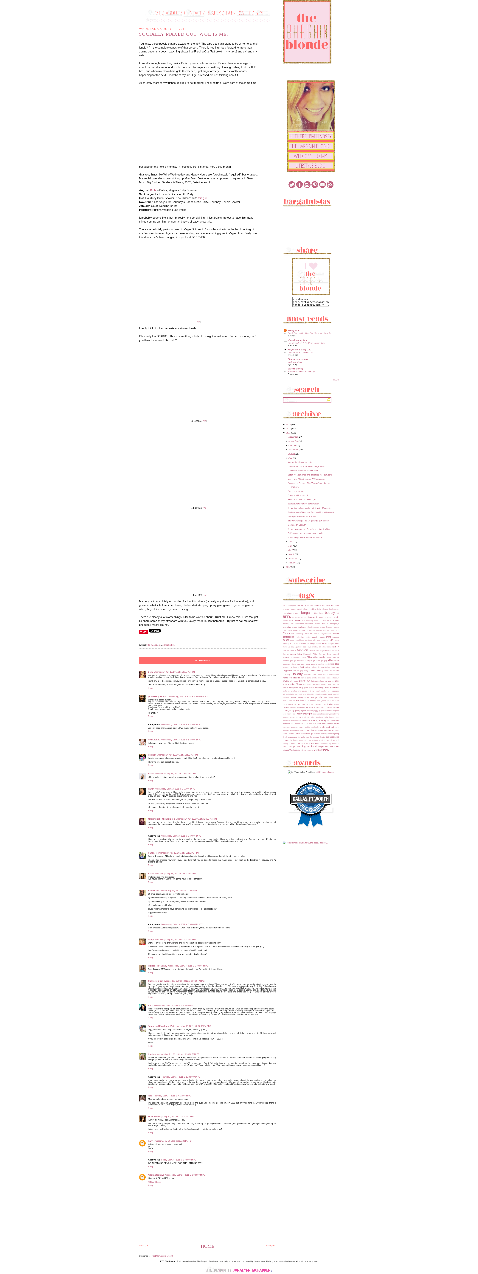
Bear (321, 613)
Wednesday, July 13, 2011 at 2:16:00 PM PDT (176, 789)
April (290, 550)
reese (292, 717)
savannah (306, 721)
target (331, 730)
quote (294, 714)
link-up (298, 688)
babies (313, 609)
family (335, 646)
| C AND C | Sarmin (157, 696)
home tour (287, 678)
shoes (306, 724)
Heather (152, 755)
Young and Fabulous (158, 1026)
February (292, 558)
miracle (318, 694)
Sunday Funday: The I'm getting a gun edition (308, 521)
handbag (335, 667)
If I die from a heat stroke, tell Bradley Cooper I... (310, 508)
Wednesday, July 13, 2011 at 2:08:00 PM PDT (175, 774)
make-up (334, 687)
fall (320, 647)
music (307, 697)
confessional (288, 637)
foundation (287, 657)
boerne (285, 621)
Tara (150, 1096)
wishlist (317, 750)
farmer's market (289, 651)
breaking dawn (312, 621)
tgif (312, 733)
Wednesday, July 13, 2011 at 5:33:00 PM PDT (182, 924)
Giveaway (333, 660)
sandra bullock (295, 721)
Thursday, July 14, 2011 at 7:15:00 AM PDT (173, 1096)
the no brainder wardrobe (315, 740)
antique (286, 609)
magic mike (324, 688)
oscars (336, 704)
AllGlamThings (154, 1182)
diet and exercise (320, 640)
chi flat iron (310, 630)
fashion (154, 644)
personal (309, 707)
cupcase (335, 637)
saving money (319, 720)
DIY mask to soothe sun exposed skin (305, 533)
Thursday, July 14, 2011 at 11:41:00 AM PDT (174, 1116)
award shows (302, 609)
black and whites (295, 362)
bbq (316, 613)
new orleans (310, 701)
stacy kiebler (304, 727)
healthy (320, 670)
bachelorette (334, 609)
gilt (322, 661)
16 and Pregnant (289, 606)
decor (286, 639)
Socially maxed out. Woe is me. (302, 516)
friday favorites (319, 657)
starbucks (315, 727)
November (293, 441)
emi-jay (331, 643)
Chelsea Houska (332, 627)
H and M (296, 667)
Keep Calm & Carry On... (299, 350)
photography (288, 710)
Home (207, 1246)
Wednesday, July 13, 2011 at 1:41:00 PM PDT (188, 696)
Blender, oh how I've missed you (302, 499)
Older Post (270, 1245)
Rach (150, 1005)
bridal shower (325, 620)
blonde (336, 617)
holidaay (286, 674)
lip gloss (305, 688)
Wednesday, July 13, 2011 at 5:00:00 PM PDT (176, 890)
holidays (307, 674)
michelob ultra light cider (304, 694)
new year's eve (323, 701)
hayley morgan (304, 671)
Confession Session (297, 525)
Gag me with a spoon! (298, 495)
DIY (332, 639)
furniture (286, 661)
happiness (287, 670)
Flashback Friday (310, 654)
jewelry (286, 681)
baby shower (322, 609)
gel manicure (299, 661)
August (291, 454)
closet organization (322, 634)
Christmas (288, 633)
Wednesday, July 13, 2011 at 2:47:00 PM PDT (182, 836)
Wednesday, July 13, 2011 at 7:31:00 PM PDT (174, 1005)
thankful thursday (320, 734)
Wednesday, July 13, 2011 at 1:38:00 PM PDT (174, 672)
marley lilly (325, 691)
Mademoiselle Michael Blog (161, 819)
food (329, 654)
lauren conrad (326, 684)
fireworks (335, 651)
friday (309, 657)
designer (308, 640)
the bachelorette (290, 737)
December (293, 437)
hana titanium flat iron (321, 667)
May (290, 546)
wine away (309, 750)
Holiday (297, 674)
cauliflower (299, 624)
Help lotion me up (295, 491)
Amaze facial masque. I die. (300, 462)
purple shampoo (325, 711)
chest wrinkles (299, 630)
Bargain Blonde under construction (303, 504)
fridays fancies (333, 657)
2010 (288, 567)
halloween (309, 667)
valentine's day (325, 744)
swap (326, 730)
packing (286, 707)
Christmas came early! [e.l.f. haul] (303, 471)
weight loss (323, 746)
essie (305, 647)
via (198, 322)
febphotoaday (325, 651)
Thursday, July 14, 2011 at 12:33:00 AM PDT (181, 1077)
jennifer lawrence (318, 678)
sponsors (294, 727)
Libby (151, 939)
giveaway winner (289, 664)
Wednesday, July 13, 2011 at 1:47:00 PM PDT (182, 724)
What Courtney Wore (298, 340)
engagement (296, 647)
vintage (292, 746)
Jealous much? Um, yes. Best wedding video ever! (311, 512)
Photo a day (319, 707)
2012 (288, 428)
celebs (325, 623)
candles (335, 620)
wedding (301, 746)
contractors (300, 637)
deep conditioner (297, 640)
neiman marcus (289, 701)
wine (303, 750)
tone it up (331, 740)
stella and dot (327, 727)
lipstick (311, 688)
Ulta (298, 743)
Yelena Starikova (156, 1175)
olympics (317, 704)
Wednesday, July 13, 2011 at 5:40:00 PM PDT (175, 939)
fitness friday (296, 654)
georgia (308, 661)
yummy (325, 749)
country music (318, 637)
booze (297, 620)
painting (293, 707)
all (312, 606)
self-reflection (168, 644)
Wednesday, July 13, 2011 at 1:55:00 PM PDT (177, 755)
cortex (308, 637)
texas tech (305, 734)
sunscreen (318, 730)
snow (319, 724)
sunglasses (294, 730)
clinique (308, 634)
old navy (301, 704)
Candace (152, 853)
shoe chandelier (297, 724)
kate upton (315, 681)
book (291, 621)
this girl (202, 198)
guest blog (334, 664)
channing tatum (290, 627)
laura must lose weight (312, 684)
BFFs (148, 644)
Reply (150, 688)
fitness (285, 654)
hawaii (295, 671)
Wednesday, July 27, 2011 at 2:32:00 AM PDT (186, 1175)
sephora (286, 724)
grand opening (311, 664)
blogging (322, 617)
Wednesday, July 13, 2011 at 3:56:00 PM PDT (175, 873)
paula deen (301, 707)
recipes (316, 714)
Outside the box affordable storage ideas (306, 466)
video (285, 747)
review (298, 717)
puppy (316, 711)
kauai (322, 681)
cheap (322, 627)
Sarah (151, 774)
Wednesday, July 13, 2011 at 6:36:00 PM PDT (184, 981)
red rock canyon (325, 714)
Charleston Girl (155, 981)
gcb (291, 661)
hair (302, 667)
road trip (305, 717)
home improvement (331, 674)
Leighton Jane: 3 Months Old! (301, 352)
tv (295, 743)
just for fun (304, 680)
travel (291, 743)
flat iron (322, 654)
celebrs (317, 624)
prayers (302, 711)
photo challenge (332, 707)
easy (324, 643)
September (293, 449)
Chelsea (152, 1054)
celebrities (309, 624)
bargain (306, 613)
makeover (302, 691)
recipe (308, 713)
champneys (334, 624)
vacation (315, 743)
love (317, 687)
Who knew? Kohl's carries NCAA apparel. (306, 479)
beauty (330, 613)
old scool (309, 704)
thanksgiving (333, 734)
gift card (316, 661)
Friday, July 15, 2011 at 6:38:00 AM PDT (179, 1160)
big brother (296, 617)
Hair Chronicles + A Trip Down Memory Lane (306, 343)
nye (295, 704)
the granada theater (317, 737)
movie (293, 697)
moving (300, 697)
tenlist (291, 734)
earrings (311, 643)
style (337, 727)
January (292, 563)
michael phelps (288, 694)
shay (150, 1116)
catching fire (288, 624)
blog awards (312, 617)
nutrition (289, 704)
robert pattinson (317, 717)
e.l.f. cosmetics (301, 643)
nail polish (316, 697)
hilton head (334, 670)
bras (303, 621)
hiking (326, 671)
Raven (151, 789)
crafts (328, 637)
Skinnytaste (293, 330)
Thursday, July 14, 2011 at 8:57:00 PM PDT (173, 1141)
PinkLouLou (154, 740)
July (290, 458)
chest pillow (287, 630)
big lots (303, 617)
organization (327, 704)
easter (318, 643)
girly (325, 661)
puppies (310, 711)
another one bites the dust (326, 606)
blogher (329, 617)
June (291, 541)
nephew (300, 700)
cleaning (300, 634)
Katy (150, 1141)
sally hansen (330, 717)
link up (292, 687)
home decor (317, 674)
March (291, 554)
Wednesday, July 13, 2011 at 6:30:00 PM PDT (188, 966)
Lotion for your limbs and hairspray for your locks (310, 475)
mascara (335, 691)
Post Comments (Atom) (162, 1256)
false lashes (326, 647)
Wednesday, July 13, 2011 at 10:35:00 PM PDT (178, 1054)
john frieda (294, 681)
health (313, 670)
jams (309, 678)
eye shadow (313, 647)
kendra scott (330, 681)
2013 (288, 424)
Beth (153, 190)
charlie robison (313, 627)
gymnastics (287, 667)
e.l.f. (292, 643)
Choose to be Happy (298, 359)
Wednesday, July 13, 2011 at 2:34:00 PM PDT (196, 819)
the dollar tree (303, 737)
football (336, 654)
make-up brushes (290, 691)
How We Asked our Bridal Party (301, 371)
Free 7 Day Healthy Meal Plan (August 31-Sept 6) (309, 333)
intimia (303, 678)
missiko (324, 694)
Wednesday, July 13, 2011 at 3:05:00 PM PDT (178, 853)
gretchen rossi (323, 664)
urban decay (306, 744)
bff (338, 613)
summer (286, 730)
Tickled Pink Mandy (157, 966)
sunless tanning (306, 730)
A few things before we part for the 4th (305, 537)
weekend (311, 746)
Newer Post (143, 1245)
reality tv (301, 714)
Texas (297, 733)
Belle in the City (295, 369)
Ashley (151, 890)
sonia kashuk (327, 724)
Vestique (335, 744)
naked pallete (333, 697)
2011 (288, 433)
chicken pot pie (322, 630)
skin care (312, 724)
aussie (293, 609)
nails (325, 697)
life (160, 644)
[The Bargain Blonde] (311, 295)
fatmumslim (314, 651)
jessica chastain (332, 678)
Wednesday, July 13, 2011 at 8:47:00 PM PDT (190, 1026)
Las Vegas (297, 684)
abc (309, 606)
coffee (336, 633)
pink (297, 711)
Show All (336, 380)
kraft (290, 684)
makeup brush (314, 691)
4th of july (301, 606)
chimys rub (334, 630)
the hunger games (297, 740)
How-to (296, 678)
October (292, 445)
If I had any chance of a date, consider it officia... (310, 529)
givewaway (301, 664)
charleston (302, 627)
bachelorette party (291, 613)
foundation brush (299, 657)
